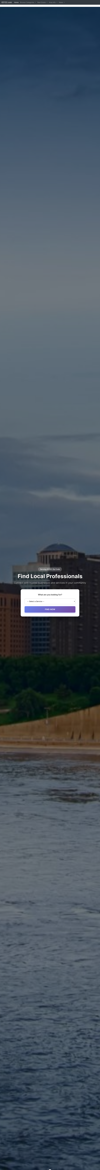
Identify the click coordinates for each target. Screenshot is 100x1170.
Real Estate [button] (41, 2)
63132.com (7, 2)
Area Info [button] (52, 2)
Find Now (50, 609)
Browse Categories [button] (27, 2)
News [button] (61, 2)
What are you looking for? (50, 595)
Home (16, 2)
